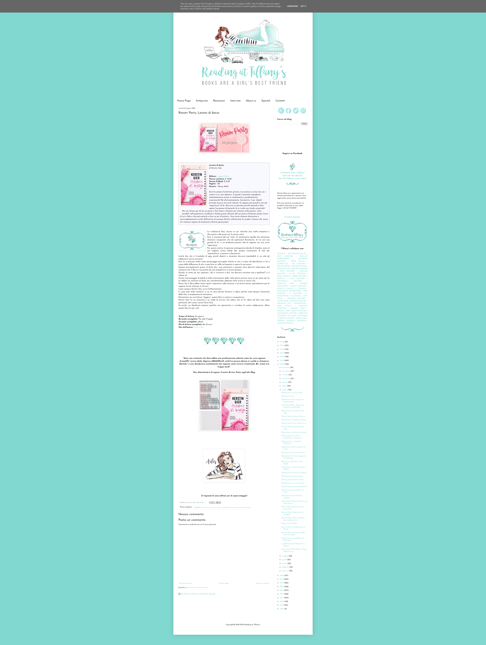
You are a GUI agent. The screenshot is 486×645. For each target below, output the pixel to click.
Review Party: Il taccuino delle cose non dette (293, 534)
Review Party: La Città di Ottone (294, 487)
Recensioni (219, 101)
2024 (282, 349)
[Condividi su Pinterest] (220, 502)
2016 (282, 587)
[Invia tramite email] (210, 502)
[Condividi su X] (215, 502)
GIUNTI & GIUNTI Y (286, 289)
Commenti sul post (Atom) (197, 588)
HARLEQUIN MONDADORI (289, 291)
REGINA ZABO (298, 308)
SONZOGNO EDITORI (287, 313)
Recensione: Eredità (289, 523)
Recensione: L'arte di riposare (293, 453)
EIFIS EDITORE (287, 271)
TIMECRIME (303, 316)
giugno (285, 390)
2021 (282, 360)
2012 (282, 601)
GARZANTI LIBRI (285, 283)
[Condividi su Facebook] (217, 502)
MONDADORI (300, 303)
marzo (285, 563)
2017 (282, 583)
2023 (282, 353)
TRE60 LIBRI (301, 318)
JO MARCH (296, 296)
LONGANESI (282, 301)
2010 (282, 609)
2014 (282, 594)
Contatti (280, 101)
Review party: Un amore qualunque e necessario (292, 437)
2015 (282, 590)
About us (251, 101)
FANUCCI (281, 279)
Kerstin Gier (199, 327)
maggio (285, 556)
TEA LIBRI (292, 316)
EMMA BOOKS (283, 276)
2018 (282, 579)
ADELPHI (281, 254)
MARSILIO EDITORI (298, 301)
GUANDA (302, 289)
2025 (282, 345)
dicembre (286, 367)
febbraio (285, 567)
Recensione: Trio (288, 396)
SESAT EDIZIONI (299, 311)
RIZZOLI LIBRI (283, 311)
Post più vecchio (262, 583)
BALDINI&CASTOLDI (297, 254)
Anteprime (202, 101)
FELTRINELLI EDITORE (289, 281)
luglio (284, 386)
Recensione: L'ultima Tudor (292, 476)
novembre (286, 371)
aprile (284, 560)
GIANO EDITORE (298, 286)
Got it (303, 6)
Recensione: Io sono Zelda (292, 393)
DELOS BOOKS (283, 266)
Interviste (235, 101)
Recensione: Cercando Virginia (294, 420)
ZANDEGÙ (301, 321)
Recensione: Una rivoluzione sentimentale (293, 401)
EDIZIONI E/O (283, 269)
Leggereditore (223, 176)
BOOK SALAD (298, 261)
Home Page (184, 101)
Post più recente (185, 583)
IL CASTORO (296, 293)
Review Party (246, 507)
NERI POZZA (284, 306)
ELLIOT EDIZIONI (297, 274)
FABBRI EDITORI (299, 276)
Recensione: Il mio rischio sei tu (294, 423)
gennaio (285, 571)
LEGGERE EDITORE (296, 298)
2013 (282, 598)
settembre (286, 379)
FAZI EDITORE (297, 279)
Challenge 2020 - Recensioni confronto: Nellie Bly (293, 406)
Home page (224, 583)
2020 (282, 364)
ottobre (285, 375)
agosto (285, 382)
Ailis (203, 507)
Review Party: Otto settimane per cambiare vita (293, 519)
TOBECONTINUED (286, 318)
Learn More (292, 6)
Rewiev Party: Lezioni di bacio (293, 416)
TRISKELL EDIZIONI (286, 321)
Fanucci (208, 507)
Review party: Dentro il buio (293, 480)
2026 (282, 342)
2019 (282, 575)
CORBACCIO (282, 264)
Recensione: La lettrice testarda (294, 432)
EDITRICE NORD (299, 266)
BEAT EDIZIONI (285, 256)
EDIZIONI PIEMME (299, 269)
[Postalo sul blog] (212, 502)
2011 (282, 605)
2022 (282, 357)
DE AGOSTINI (298, 264)
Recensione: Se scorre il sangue (294, 473)
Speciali (265, 101)
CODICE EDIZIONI (285, 323)
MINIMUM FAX (284, 303)
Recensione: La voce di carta (293, 483)
